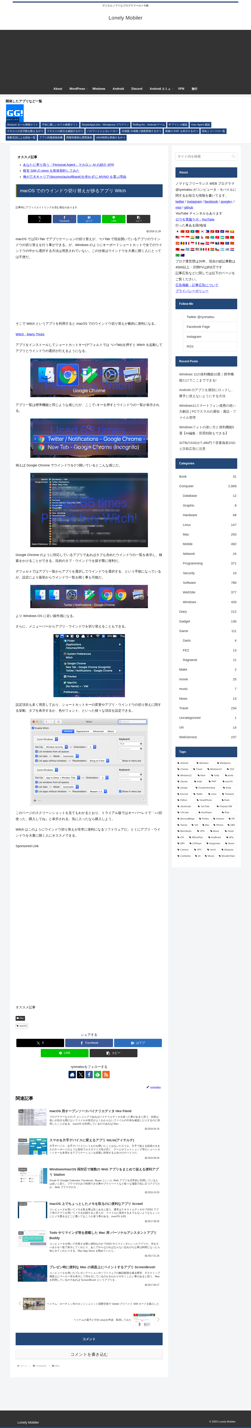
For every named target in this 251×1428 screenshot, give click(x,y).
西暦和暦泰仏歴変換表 (79, 137)
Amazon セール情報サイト (22, 124)
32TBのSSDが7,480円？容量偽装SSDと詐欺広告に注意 (207, 446)
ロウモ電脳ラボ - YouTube (194, 219)
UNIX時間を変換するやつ (110, 137)
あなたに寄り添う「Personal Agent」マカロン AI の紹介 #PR (68, 165)
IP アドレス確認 (178, 124)
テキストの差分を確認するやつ (65, 131)
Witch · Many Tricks (30, 334)
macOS (23, 1026)
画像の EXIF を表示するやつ (181, 131)
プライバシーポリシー (192, 291)
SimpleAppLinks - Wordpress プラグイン (105, 124)
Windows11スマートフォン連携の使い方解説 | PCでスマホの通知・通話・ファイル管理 (207, 411)
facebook (211, 201)
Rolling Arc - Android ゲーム (149, 124)
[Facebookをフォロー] (89, 1074)
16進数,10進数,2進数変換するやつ (141, 131)
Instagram (194, 201)
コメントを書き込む (89, 1354)
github (188, 207)
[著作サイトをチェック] (72, 1074)
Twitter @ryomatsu (200, 317)
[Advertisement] (125, 55)
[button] (138, 219)
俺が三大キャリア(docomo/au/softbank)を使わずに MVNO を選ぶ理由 (74, 177)
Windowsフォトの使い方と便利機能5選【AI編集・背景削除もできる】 (206, 430)
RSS (190, 346)
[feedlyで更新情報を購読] (97, 1074)
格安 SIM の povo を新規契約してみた (51, 170)
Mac (22, 1018)
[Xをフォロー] (80, 1074)
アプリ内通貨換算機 (50, 137)
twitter (179, 201)
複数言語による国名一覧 (21, 137)
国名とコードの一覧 (213, 131)
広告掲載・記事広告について (196, 285)
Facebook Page (198, 327)
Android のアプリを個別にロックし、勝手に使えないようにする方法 (206, 393)
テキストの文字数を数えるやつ (25, 131)
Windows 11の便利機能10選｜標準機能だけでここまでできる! (206, 377)
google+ (227, 201)
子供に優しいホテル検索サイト (60, 124)
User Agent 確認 (200, 124)
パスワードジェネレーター (102, 131)
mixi (178, 207)
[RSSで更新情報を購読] (106, 1074)
